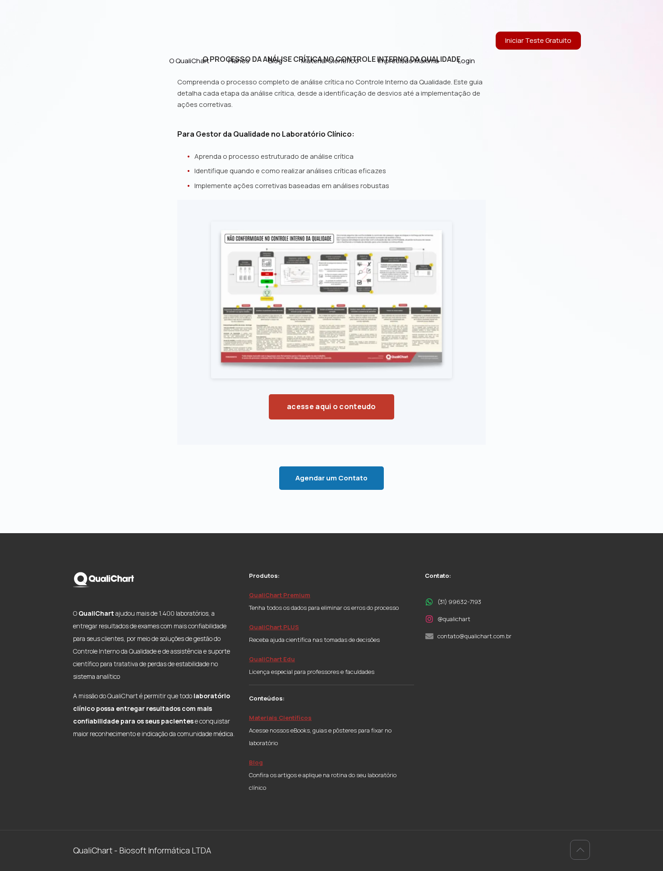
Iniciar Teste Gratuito (538, 40)
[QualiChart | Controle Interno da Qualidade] (111, 20)
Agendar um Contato (331, 478)
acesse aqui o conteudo (331, 406)
